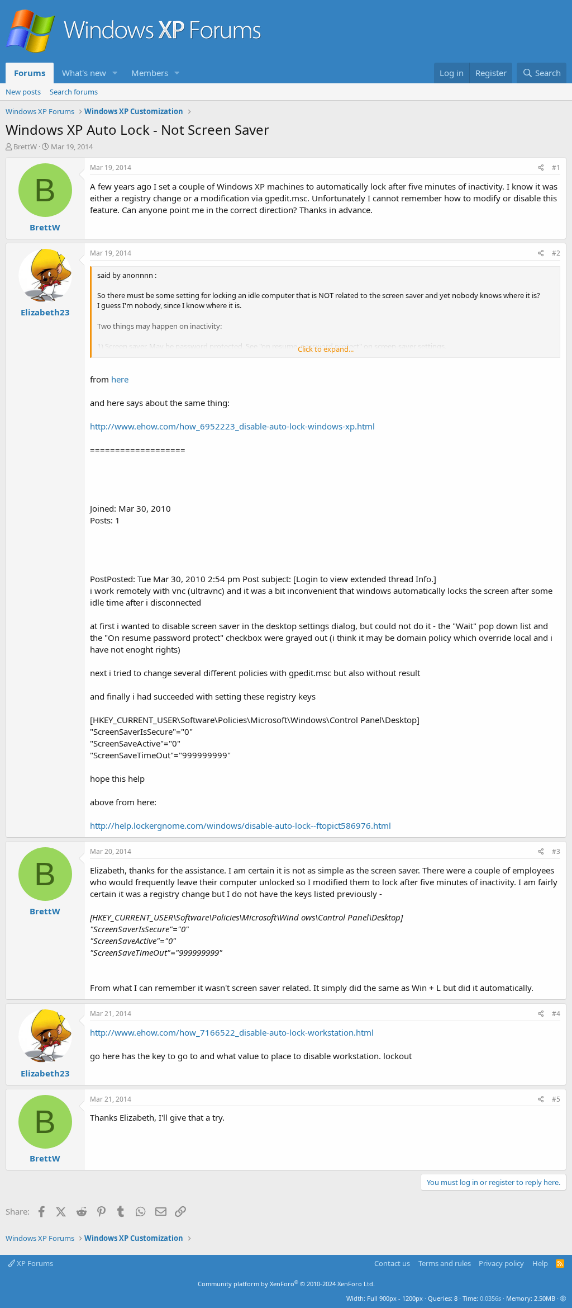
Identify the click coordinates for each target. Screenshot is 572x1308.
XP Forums (34, 1263)
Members (149, 72)
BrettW (25, 146)
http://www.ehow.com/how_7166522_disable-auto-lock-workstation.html (232, 1032)
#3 (556, 851)
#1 (556, 167)
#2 (556, 253)
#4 (556, 1013)
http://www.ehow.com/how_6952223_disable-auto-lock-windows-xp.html (232, 426)
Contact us (392, 1263)
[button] (115, 73)
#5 (556, 1099)
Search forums (74, 92)
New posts (23, 92)
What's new (84, 72)
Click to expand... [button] (326, 349)
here (119, 379)
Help (540, 1263)
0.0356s (490, 1298)
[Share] (541, 168)
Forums (29, 72)
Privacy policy (501, 1263)
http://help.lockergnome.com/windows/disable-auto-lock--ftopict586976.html (240, 825)
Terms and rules (444, 1263)
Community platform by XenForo (286, 1283)
